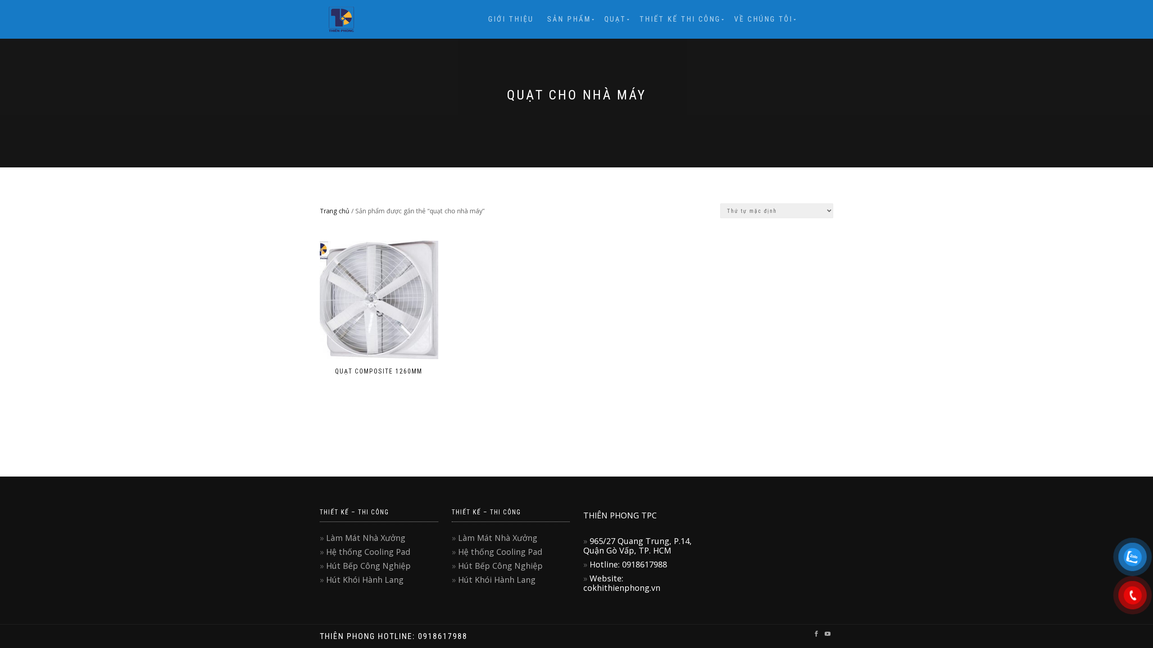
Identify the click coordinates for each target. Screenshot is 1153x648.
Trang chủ (335, 211)
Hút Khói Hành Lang (365, 579)
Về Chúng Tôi (763, 19)
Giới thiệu (511, 19)
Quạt (615, 19)
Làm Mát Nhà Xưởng (365, 537)
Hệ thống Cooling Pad (368, 551)
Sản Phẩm (569, 19)
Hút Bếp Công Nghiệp (368, 565)
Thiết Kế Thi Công (680, 19)
